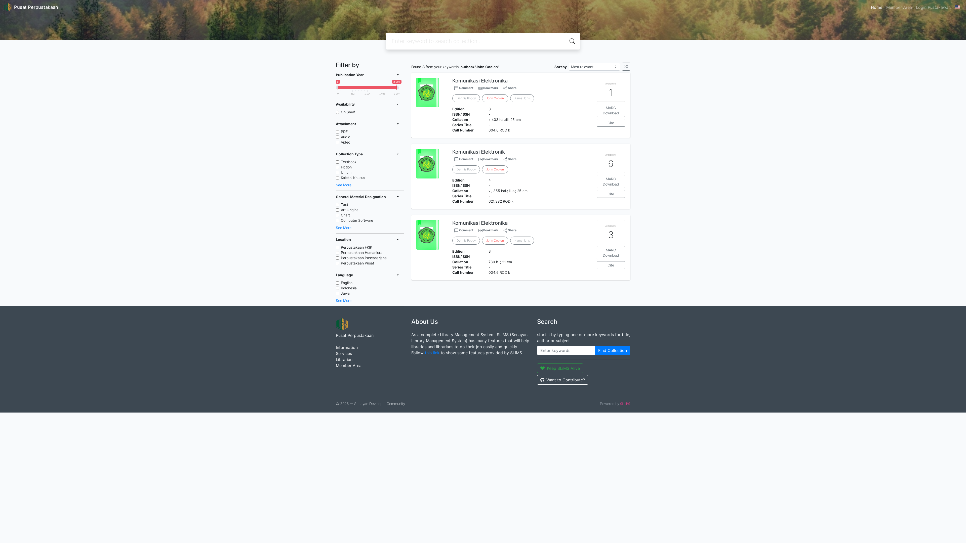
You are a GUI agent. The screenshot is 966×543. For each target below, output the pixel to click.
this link (432, 352)
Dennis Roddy (466, 98)
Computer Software (357, 220)
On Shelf (348, 112)
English (346, 283)
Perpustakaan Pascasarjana (364, 258)
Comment (465, 88)
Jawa (345, 293)
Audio (345, 137)
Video (345, 142)
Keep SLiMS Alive (563, 368)
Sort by (560, 67)
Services (344, 353)
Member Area (899, 7)
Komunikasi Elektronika (480, 81)
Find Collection (612, 350)
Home (876, 7)
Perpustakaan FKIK (356, 247)
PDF (344, 131)
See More (343, 185)
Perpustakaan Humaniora (361, 252)
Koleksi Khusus (353, 177)
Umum (346, 172)
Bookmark (490, 88)
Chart (345, 215)
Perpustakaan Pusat (357, 263)
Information (347, 347)
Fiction (346, 167)
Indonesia (349, 288)
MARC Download (611, 110)
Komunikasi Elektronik (478, 152)
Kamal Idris (522, 98)
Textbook (348, 162)
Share (511, 88)
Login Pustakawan (933, 7)
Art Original (350, 210)
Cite (611, 123)
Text (344, 204)
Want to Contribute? (565, 379)
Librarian (344, 359)
